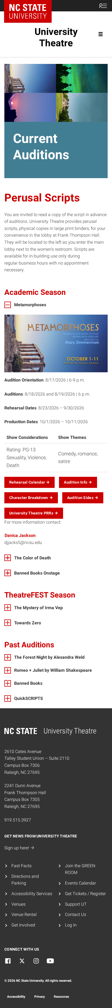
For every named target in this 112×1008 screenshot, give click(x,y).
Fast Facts (21, 865)
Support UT (76, 904)
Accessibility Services (31, 893)
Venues (18, 904)
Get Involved (23, 925)
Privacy (39, 997)
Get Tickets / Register (85, 893)
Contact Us (75, 914)
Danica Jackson (20, 535)
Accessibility (16, 997)
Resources (61, 997)
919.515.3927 (17, 820)
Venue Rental (24, 914)
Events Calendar (80, 883)
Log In (71, 925)
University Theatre (56, 37)
